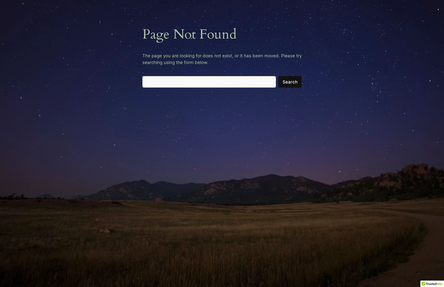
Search (290, 82)
